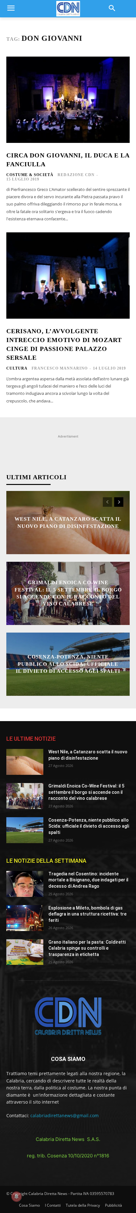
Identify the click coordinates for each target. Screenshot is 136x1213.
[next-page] (118, 502)
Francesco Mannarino (60, 368)
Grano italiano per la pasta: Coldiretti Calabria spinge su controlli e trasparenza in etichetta (87, 948)
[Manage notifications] (16, 1197)
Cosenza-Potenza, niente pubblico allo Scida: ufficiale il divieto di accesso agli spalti (68, 664)
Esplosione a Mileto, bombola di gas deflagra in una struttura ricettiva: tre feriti (87, 914)
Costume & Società (29, 175)
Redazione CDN (76, 175)
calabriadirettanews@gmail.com (64, 1115)
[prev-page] (107, 502)
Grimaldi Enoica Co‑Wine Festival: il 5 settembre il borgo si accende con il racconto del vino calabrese (86, 792)
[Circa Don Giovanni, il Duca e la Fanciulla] (68, 100)
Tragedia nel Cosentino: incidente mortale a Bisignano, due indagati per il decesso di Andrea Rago (88, 880)
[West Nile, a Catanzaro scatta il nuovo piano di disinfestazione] (24, 762)
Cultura (17, 368)
